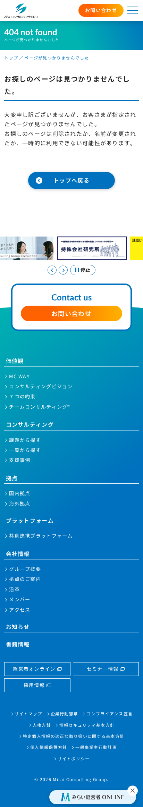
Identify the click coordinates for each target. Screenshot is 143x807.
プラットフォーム (30, 520)
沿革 (14, 589)
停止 (85, 269)
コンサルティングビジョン (41, 386)
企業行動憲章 (64, 713)
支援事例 (19, 459)
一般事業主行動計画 (96, 747)
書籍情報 (18, 644)
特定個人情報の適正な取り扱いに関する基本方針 (73, 736)
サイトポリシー (74, 758)
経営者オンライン (34, 668)
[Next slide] (63, 270)
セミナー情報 (103, 668)
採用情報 (34, 684)
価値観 (15, 360)
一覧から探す (25, 449)
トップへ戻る (71, 180)
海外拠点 (19, 503)
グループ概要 (25, 568)
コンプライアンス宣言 (109, 713)
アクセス (19, 609)
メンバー (19, 599)
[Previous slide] (52, 270)
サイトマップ (28, 713)
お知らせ (18, 626)
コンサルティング (30, 424)
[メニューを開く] (132, 10)
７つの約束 (22, 396)
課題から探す (25, 439)
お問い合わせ (101, 10)
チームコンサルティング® (39, 406)
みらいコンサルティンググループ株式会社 (21, 11)
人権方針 (42, 725)
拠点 (12, 478)
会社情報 (18, 553)
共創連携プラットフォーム (41, 535)
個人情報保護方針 (48, 747)
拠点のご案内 (25, 578)
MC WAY (19, 376)
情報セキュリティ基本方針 (87, 725)
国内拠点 (19, 493)
